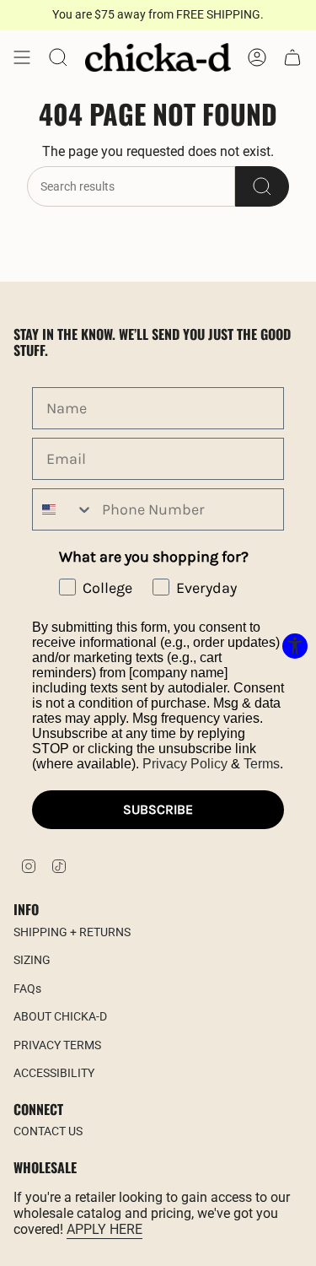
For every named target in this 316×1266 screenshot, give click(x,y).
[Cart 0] (292, 57)
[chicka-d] (158, 57)
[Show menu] (22, 57)
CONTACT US (48, 1131)
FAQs (27, 988)
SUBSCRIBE (158, 809)
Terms (262, 764)
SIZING (32, 960)
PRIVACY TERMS (57, 1045)
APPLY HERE (104, 1229)
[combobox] (63, 509)
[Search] (262, 186)
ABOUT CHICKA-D (60, 1016)
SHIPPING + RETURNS (72, 932)
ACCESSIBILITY (53, 1073)
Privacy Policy (185, 764)
